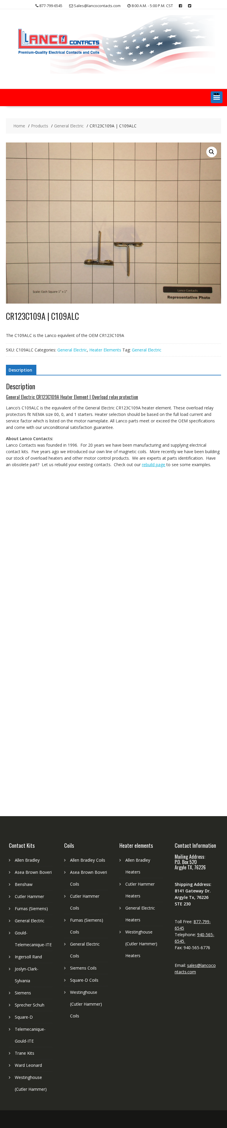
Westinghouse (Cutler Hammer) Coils (86, 1004)
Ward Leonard (28, 1065)
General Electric (72, 350)
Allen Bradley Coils (87, 860)
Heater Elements (105, 350)
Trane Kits (24, 1053)
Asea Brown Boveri (33, 872)
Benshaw (24, 884)
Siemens (23, 993)
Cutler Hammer (29, 896)
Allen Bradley (27, 860)
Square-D (24, 1017)
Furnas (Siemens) (31, 908)
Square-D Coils (84, 980)
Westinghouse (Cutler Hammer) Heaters (141, 943)
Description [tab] (20, 370)
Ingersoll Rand (28, 957)
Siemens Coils (83, 968)
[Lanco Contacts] (113, 72)
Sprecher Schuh (29, 1005)
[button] (217, 97)
